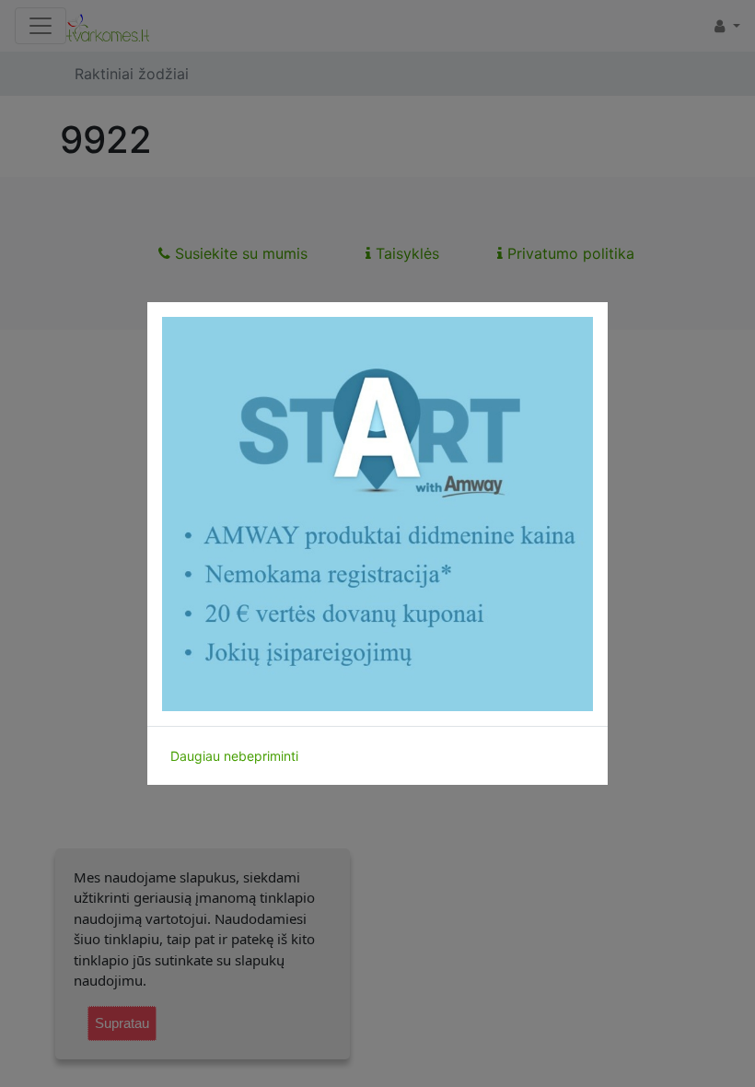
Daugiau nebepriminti (234, 756)
